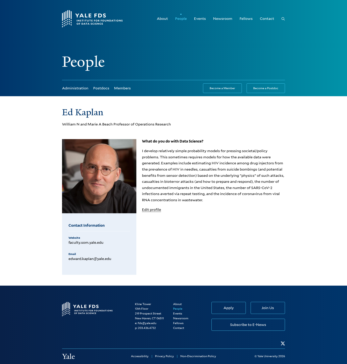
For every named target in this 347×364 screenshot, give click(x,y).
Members (122, 88)
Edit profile (151, 209)
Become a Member (222, 88)
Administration (75, 88)
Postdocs (101, 88)
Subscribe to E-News (248, 325)
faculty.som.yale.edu (85, 242)
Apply (229, 308)
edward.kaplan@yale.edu (89, 259)
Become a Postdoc (265, 88)
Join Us (267, 308)
